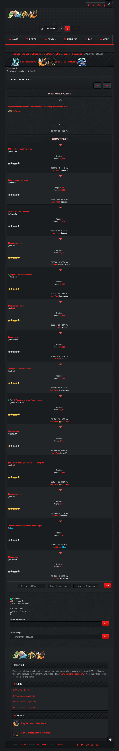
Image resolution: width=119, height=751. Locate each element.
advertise (14, 557)
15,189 (62, 347)
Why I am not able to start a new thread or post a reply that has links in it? (37, 107)
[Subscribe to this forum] (107, 85)
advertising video (17, 306)
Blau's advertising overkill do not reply (26, 526)
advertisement (16, 243)
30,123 (62, 190)
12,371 (62, 473)
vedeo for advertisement (20, 369)
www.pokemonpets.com (72, 674)
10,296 (62, 253)
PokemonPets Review (19, 180)
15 (63, 188)
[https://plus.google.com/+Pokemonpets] (99, 5)
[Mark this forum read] (97, 85)
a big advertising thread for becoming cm (27, 463)
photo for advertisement (22, 275)
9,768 (62, 441)
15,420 (62, 410)
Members (72, 39)
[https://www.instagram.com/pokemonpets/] (97, 744)
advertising (14, 431)
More (105, 39)
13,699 (62, 378)
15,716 (62, 159)
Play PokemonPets (29, 62)
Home (14, 39)
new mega (14, 337)
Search (52, 39)
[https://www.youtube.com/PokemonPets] (92, 744)
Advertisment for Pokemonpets (29, 400)
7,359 (62, 504)
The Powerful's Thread (19, 212)
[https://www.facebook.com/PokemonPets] (88, 5)
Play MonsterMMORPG (66, 62)
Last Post (55, 171)
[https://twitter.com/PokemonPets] (93, 5)
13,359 (62, 221)
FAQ (90, 39)
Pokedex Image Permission (21, 149)
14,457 (62, 316)
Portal (33, 39)
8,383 (62, 567)
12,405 (62, 535)
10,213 (62, 284)
